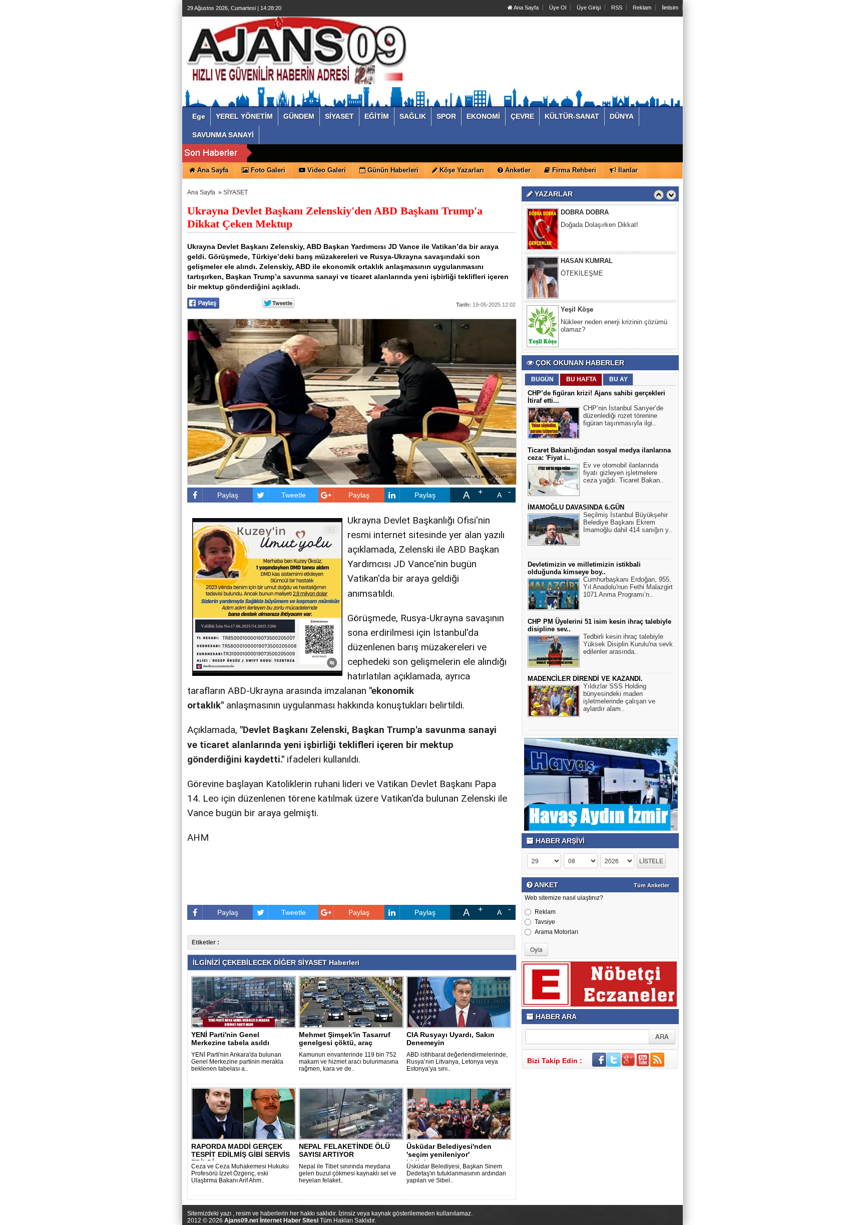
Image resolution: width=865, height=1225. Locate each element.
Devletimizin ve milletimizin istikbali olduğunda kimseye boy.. (584, 568)
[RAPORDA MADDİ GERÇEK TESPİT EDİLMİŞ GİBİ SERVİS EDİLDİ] (245, 1113)
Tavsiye (545, 921)
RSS (616, 8)
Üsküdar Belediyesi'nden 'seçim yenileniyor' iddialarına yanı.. (449, 1154)
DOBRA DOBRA (585, 212)
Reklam (642, 8)
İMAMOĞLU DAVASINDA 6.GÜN (576, 507)
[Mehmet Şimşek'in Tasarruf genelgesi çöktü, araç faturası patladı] (353, 1002)
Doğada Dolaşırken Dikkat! (599, 224)
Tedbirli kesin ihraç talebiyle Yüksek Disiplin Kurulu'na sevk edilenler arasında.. (628, 644)
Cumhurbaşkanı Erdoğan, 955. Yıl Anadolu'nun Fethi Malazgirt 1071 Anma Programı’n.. (628, 587)
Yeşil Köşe (577, 309)
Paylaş (227, 495)
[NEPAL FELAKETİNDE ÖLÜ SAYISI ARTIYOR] (353, 1113)
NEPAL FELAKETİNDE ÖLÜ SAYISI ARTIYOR (344, 1150)
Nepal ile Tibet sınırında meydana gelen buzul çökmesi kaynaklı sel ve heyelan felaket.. (347, 1173)
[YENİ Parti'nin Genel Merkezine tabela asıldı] (245, 1002)
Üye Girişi (589, 8)
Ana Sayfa (526, 8)
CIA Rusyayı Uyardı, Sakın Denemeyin (450, 1039)
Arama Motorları (556, 931)
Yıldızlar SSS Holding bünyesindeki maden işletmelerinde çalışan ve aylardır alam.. (619, 697)
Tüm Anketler (651, 885)
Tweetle (293, 495)
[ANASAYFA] (296, 52)
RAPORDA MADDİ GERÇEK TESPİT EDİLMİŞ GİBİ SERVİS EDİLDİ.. (240, 1154)
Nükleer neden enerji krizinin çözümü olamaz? (614, 325)
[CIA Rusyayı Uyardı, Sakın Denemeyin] (460, 1002)
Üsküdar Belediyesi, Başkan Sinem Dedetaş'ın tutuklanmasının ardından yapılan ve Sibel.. (456, 1173)
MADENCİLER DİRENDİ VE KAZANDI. (585, 678)
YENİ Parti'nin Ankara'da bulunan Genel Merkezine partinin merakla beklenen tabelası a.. (237, 1061)
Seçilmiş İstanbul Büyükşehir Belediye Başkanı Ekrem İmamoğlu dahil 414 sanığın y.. (627, 522)
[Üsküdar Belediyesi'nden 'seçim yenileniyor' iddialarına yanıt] (460, 1113)
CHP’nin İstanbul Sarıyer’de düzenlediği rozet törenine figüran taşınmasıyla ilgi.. (623, 415)
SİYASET (235, 192)
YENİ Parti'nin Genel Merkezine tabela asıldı (230, 1039)
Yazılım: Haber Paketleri (623, 1217)
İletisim (670, 8)
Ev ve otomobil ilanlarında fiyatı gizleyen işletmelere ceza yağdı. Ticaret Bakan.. (623, 472)
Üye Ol (557, 8)
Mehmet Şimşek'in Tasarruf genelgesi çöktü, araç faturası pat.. (344, 1043)
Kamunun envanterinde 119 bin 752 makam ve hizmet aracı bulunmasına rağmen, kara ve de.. (348, 1061)
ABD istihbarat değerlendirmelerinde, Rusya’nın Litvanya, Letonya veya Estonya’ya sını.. (457, 1061)
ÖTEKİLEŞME (582, 273)
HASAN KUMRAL (587, 261)
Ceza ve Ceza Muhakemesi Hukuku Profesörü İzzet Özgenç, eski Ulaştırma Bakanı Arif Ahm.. (240, 1173)
